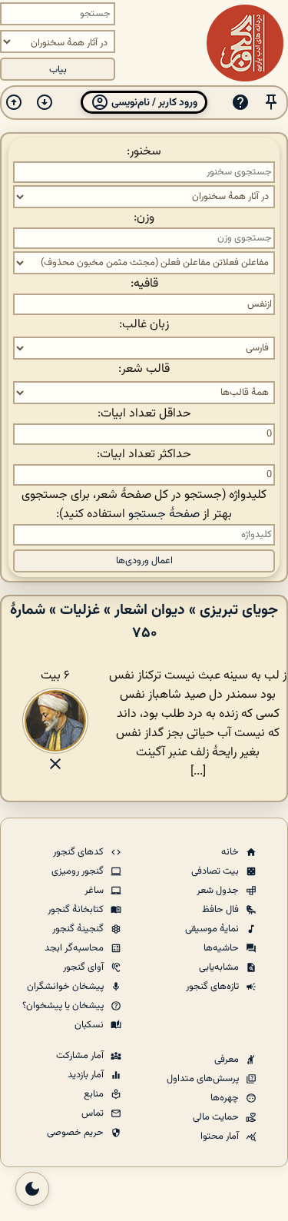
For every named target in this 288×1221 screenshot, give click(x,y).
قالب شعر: (144, 369)
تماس (93, 1113)
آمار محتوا (220, 1136)
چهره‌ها (225, 1098)
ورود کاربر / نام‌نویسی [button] (153, 103)
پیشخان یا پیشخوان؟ (64, 1006)
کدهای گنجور (79, 852)
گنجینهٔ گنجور (79, 929)
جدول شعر (219, 890)
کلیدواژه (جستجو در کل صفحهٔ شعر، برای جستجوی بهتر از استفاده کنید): (144, 505)
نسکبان (90, 1025)
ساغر (95, 890)
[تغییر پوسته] (32, 1189)
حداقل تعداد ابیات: (144, 413)
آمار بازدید (87, 1075)
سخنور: (144, 151)
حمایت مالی (217, 1117)
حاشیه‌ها (222, 948)
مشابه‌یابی (220, 967)
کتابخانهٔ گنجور (77, 909)
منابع (95, 1094)
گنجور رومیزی (78, 871)
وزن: (144, 217)
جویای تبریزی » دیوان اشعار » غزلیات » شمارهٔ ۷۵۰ (144, 622)
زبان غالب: (144, 324)
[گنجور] (245, 43)
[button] (271, 102)
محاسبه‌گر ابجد (75, 948)
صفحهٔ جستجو (164, 514)
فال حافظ (221, 909)
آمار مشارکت (81, 1055)
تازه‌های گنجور (213, 986)
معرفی (227, 1059)
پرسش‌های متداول (204, 1079)
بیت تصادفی (216, 871)
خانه (231, 852)
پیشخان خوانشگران (66, 986)
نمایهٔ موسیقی (213, 929)
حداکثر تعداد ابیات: (144, 454)
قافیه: (144, 284)
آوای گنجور (84, 967)
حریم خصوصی (76, 1132)
